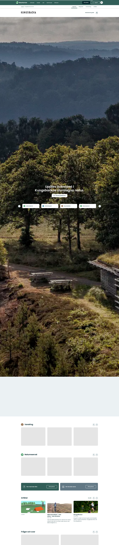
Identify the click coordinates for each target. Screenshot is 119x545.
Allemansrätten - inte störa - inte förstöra (54, 515)
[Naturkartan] (21, 2)
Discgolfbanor (78, 514)
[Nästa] (100, 206)
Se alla (89, 498)
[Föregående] (19, 206)
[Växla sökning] (101, 2)
